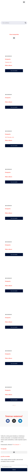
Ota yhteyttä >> (17, 444)
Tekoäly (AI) (8, 62)
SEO (6, 137)
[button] (24, 2)
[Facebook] (8, 421)
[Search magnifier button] (25, 23)
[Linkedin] (20, 421)
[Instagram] (14, 421)
